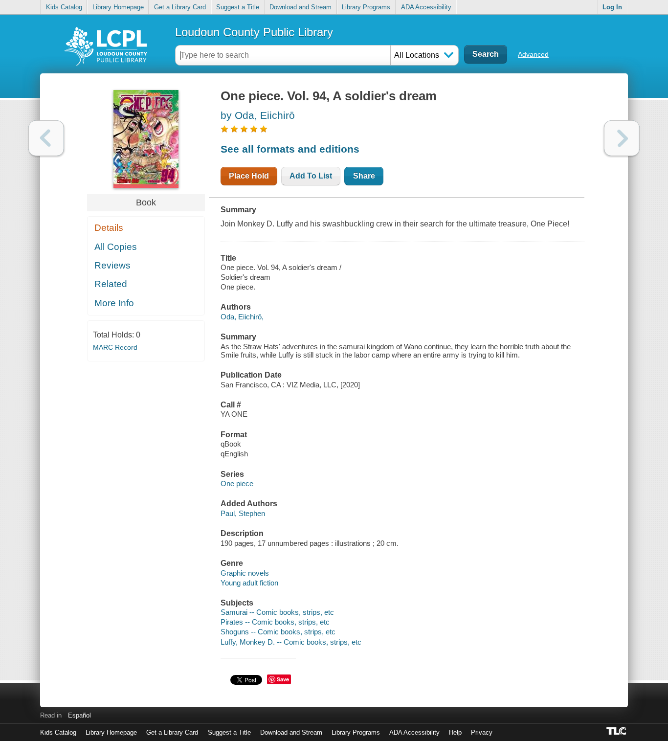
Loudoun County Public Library (254, 32)
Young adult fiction (249, 583)
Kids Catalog (64, 7)
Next (622, 138)
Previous (46, 138)
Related (110, 284)
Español (79, 715)
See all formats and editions (290, 149)
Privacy (481, 732)
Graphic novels (245, 573)
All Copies (115, 247)
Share (364, 176)
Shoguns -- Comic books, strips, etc (278, 632)
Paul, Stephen (243, 513)
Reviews (112, 265)
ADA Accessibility (426, 7)
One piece (237, 483)
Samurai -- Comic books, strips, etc (277, 612)
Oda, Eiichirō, (242, 317)
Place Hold (249, 176)
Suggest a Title (237, 7)
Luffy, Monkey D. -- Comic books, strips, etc (291, 642)
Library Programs (366, 7)
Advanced (533, 54)
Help (455, 732)
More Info (114, 303)
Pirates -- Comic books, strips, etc (275, 622)
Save (283, 679)
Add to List (310, 176)
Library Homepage (118, 7)
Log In (612, 7)
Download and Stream (300, 7)
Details (108, 228)
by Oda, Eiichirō (258, 115)
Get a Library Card (180, 7)
